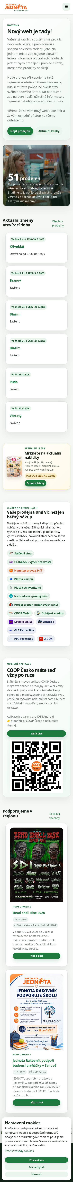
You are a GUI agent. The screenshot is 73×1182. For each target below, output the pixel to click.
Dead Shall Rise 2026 (29, 913)
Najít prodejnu (20, 131)
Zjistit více (36, 733)
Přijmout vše (36, 1160)
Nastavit (36, 1174)
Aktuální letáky (48, 131)
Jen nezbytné (36, 1167)
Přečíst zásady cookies (19, 1151)
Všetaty (16, 416)
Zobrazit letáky (35, 483)
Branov (15, 280)
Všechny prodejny (58, 223)
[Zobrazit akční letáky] (14, 466)
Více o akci (36, 955)
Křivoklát (17, 246)
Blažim (15, 314)
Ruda (14, 382)
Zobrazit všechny (54, 816)
